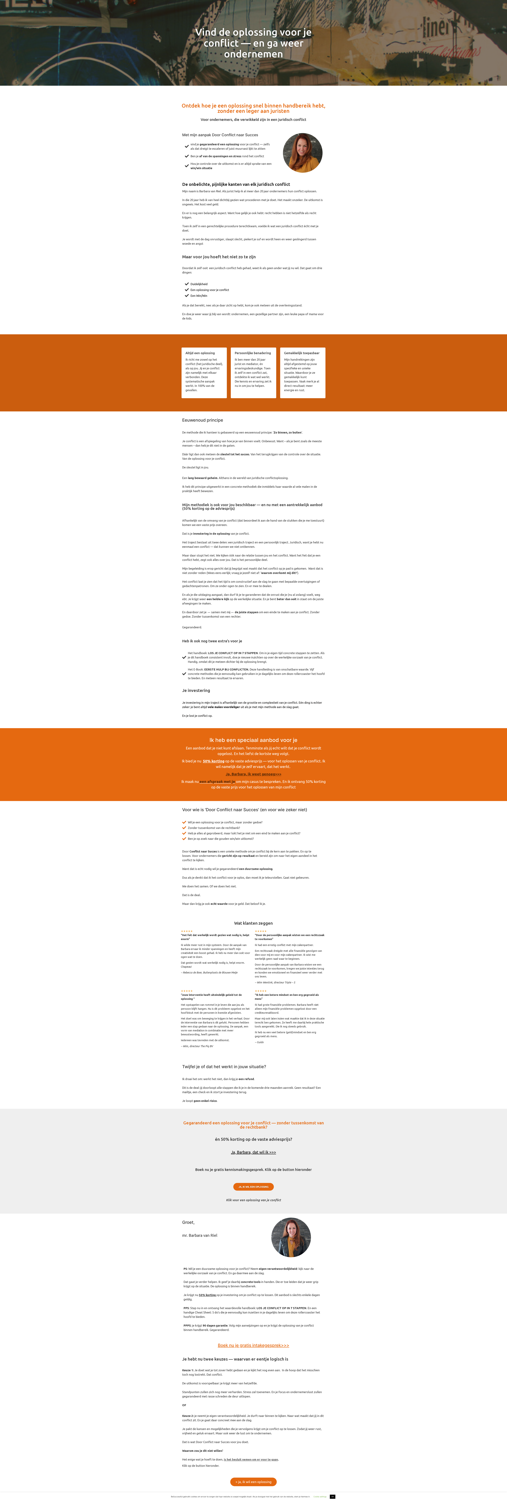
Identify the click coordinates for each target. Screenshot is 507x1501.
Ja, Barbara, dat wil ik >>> (253, 1152)
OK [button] (332, 1497)
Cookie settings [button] (320, 1496)
